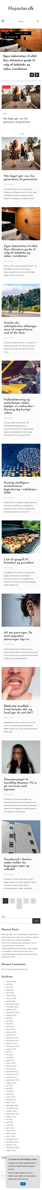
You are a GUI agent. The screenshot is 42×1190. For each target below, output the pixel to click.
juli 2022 (9, 1119)
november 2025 (12, 1007)
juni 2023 (9, 1088)
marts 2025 (10, 1029)
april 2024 (10, 1060)
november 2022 (12, 1108)
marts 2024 (10, 1063)
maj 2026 (9, 990)
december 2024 (12, 1038)
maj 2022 (9, 1125)
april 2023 (10, 1094)
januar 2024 (10, 1069)
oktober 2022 (11, 1111)
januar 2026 (10, 1001)
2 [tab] (21, 133)
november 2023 (12, 1074)
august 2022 (11, 1117)
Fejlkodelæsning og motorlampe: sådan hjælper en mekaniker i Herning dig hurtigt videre (19, 406)
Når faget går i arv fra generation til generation (20, 934)
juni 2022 (9, 1122)
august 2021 (11, 1150)
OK (23, 1184)
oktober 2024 (11, 1043)
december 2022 (12, 1105)
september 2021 (12, 1148)
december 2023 (12, 1072)
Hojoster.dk (21, 8)
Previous (32, 75)
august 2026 (11, 981)
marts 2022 (10, 1131)
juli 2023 (9, 1086)
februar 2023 (11, 1100)
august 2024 (11, 1049)
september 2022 (12, 1114)
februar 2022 (11, 1133)
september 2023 (12, 1080)
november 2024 (12, 1041)
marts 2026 (10, 995)
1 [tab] (18, 133)
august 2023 (11, 1083)
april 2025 (10, 1027)
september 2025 (12, 1012)
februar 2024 (11, 1066)
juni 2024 (9, 1055)
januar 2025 (10, 1035)
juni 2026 (9, 987)
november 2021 (12, 1142)
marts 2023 (10, 1097)
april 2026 (10, 993)
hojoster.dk (13, 37)
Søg (3, 917)
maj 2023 (9, 1091)
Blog (7, 33)
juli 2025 (9, 1018)
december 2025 (12, 1004)
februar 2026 (11, 998)
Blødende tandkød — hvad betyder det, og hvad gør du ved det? (18, 709)
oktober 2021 (11, 1145)
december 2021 (12, 1139)
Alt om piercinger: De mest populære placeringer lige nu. (18, 636)
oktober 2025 (11, 1010)
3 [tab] (23, 133)
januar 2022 (10, 1136)
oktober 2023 (11, 1077)
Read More (13, 75)
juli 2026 (9, 984)
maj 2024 (9, 1057)
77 (33, 901)
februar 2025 (11, 1032)
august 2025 (11, 1015)
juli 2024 (9, 1052)
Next (37, 75)
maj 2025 (9, 1024)
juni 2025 (9, 1021)
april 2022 (10, 1128)
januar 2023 (10, 1102)
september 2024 (12, 1046)
